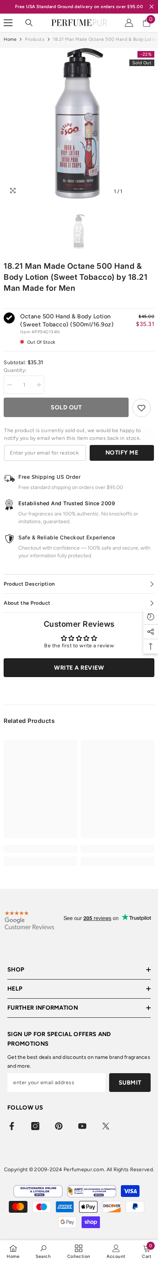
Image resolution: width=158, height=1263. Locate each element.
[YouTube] (82, 1126)
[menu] (8, 22)
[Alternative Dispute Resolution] (91, 1191)
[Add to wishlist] (141, 408)
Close (151, 7)
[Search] (29, 22)
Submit (130, 1082)
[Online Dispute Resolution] (38, 1191)
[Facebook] (12, 1126)
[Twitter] (106, 1126)
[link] (40, 849)
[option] (79, 123)
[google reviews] (29, 920)
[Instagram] (35, 1126)
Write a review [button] (79, 667)
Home (10, 39)
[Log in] (129, 23)
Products (34, 39)
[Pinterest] (59, 1126)
